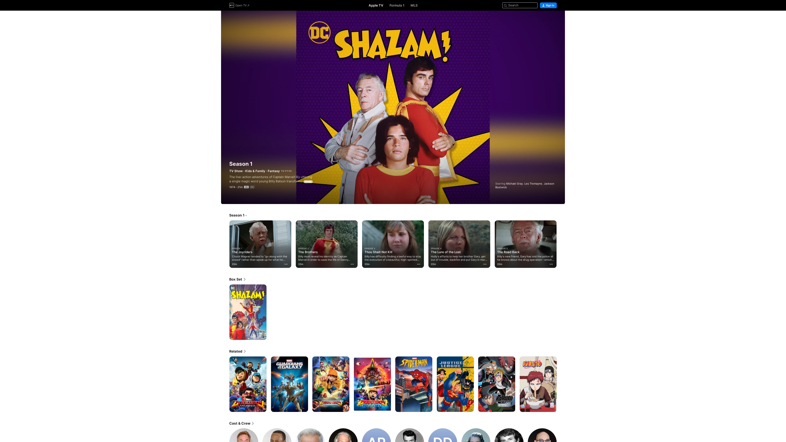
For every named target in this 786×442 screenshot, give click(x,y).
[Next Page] (561, 244)
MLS (414, 5)
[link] (237, 279)
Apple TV (376, 5)
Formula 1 (397, 5)
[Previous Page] (225, 244)
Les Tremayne (533, 183)
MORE (308, 181)
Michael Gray (514, 183)
